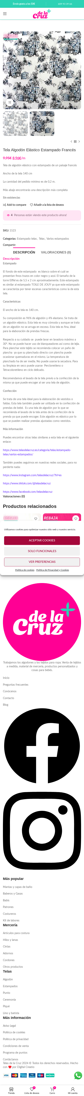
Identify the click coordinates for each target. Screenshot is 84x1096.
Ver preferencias (42, 561)
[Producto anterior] (71, 142)
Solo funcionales (42, 551)
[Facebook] (42, 784)
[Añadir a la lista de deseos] (35, 518)
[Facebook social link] (20, 245)
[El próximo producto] (79, 142)
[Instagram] (42, 874)
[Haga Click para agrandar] (10, 102)
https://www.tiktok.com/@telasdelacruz (27, 483)
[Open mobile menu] (5, 14)
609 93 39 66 (65, 4)
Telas (42, 238)
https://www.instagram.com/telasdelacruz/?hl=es (32, 475)
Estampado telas (27, 238)
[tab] (24, 251)
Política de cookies (24, 570)
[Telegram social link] (32, 245)
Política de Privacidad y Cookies (52, 570)
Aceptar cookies (42, 540)
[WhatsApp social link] (26, 245)
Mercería (10, 925)
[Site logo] (42, 13)
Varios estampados (57, 238)
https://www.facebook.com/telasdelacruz (27, 492)
